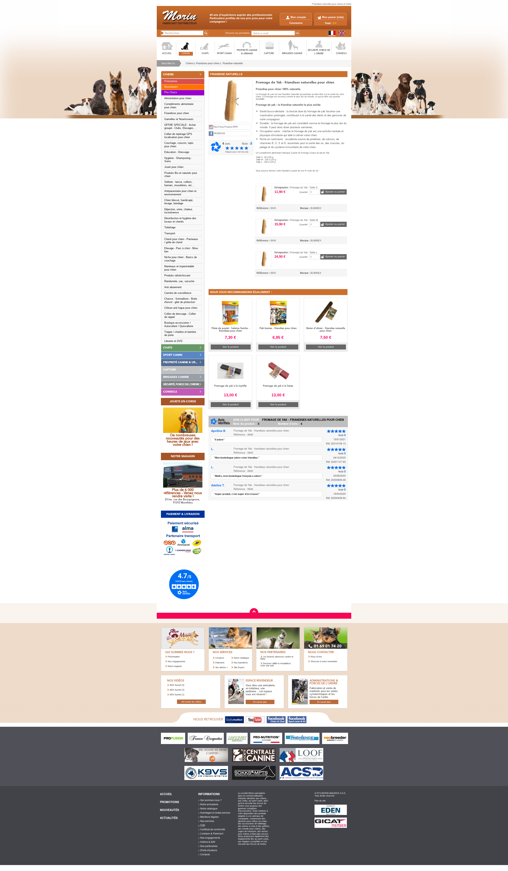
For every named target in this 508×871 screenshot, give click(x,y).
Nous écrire (316, 656)
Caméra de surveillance (177, 293)
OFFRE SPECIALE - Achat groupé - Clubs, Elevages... (180, 127)
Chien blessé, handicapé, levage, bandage (178, 202)
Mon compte (298, 17)
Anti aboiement (173, 287)
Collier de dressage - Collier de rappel (180, 315)
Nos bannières (241, 662)
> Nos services (206, 821)
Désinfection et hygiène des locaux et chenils (180, 220)
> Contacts (204, 854)
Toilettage (169, 227)
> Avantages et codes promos (214, 812)
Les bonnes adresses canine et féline (276, 657)
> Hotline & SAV (206, 841)
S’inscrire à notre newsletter (324, 661)
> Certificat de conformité (211, 829)
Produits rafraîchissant (177, 275)
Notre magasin (175, 666)
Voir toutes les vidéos (191, 702)
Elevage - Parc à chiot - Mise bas (181, 250)
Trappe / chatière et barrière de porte (180, 334)
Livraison (219, 658)
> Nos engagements (209, 837)
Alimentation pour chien (177, 98)
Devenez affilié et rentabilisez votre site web (275, 664)
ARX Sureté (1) (177, 694)
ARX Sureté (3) (177, 685)
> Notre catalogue (207, 808)
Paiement (219, 662)
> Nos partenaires (207, 846)
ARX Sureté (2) (177, 690)
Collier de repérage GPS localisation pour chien (178, 136)
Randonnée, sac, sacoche (179, 281)
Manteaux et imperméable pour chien (179, 268)
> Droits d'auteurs (207, 850)
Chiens (189, 63)
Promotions (170, 81)
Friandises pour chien (207, 63)
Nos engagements (176, 661)
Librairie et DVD (173, 341)
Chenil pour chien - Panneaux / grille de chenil (181, 241)
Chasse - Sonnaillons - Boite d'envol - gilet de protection (180, 300)
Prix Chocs (170, 92)
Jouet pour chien (173, 167)
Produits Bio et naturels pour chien (180, 175)
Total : (331, 23)
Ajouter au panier (335, 192)
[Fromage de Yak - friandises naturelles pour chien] (230, 101)
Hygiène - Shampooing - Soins (178, 160)
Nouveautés (171, 86)
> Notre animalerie (208, 804)
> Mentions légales (208, 816)
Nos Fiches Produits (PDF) (226, 127)
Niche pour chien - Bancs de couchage (180, 259)
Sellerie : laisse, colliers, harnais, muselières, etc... (179, 184)
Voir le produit (231, 347)
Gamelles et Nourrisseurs (178, 119)
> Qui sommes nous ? (210, 800)
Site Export (239, 667)
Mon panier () (332, 17)
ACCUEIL (167, 53)
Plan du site (320, 800)
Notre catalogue (241, 658)
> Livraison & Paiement (210, 833)
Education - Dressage (176, 152)
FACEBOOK (219, 134)
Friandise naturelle (233, 63)
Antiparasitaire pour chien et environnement (180, 193)
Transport (169, 233)
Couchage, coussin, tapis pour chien (178, 145)
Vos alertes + (221, 667)
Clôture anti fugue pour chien (180, 308)
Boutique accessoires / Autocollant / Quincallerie (178, 324)
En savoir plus (260, 702)
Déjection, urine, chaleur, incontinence (178, 211)
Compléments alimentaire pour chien (178, 106)
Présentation (174, 656)
